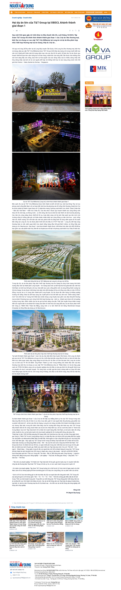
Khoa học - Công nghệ (33, 12)
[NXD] (20, 564)
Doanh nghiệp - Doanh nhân (94, 12)
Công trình (45, 12)
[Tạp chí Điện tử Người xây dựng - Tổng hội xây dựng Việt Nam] (26, 5)
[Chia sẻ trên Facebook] (70, 31)
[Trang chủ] (11, 12)
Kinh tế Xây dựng (79, 12)
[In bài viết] (79, 30)
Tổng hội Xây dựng (19, 12)
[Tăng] (20, 30)
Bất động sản (69, 12)
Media (105, 12)
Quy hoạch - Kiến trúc (56, 12)
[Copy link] (75, 30)
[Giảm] (13, 30)
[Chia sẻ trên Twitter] (73, 31)
